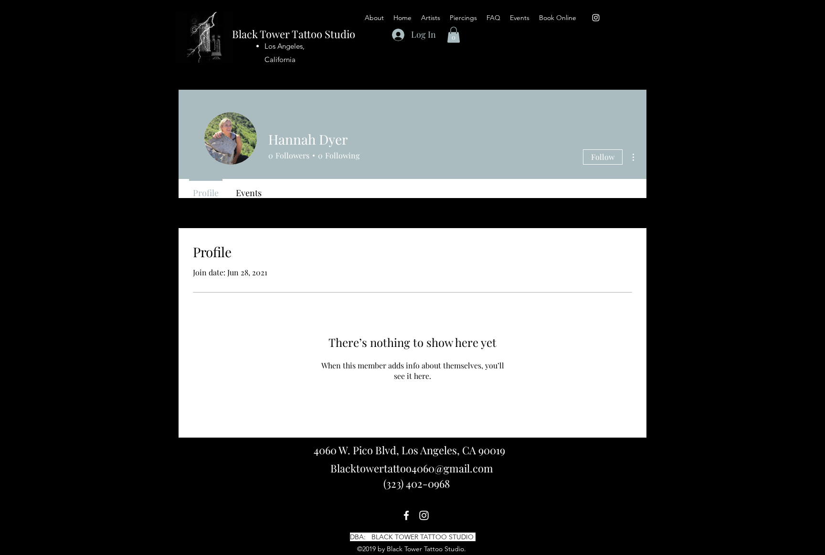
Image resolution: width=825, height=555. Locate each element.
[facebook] (406, 515)
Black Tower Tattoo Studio (293, 34)
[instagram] (596, 17)
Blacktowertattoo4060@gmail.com (411, 468)
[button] (493, 18)
